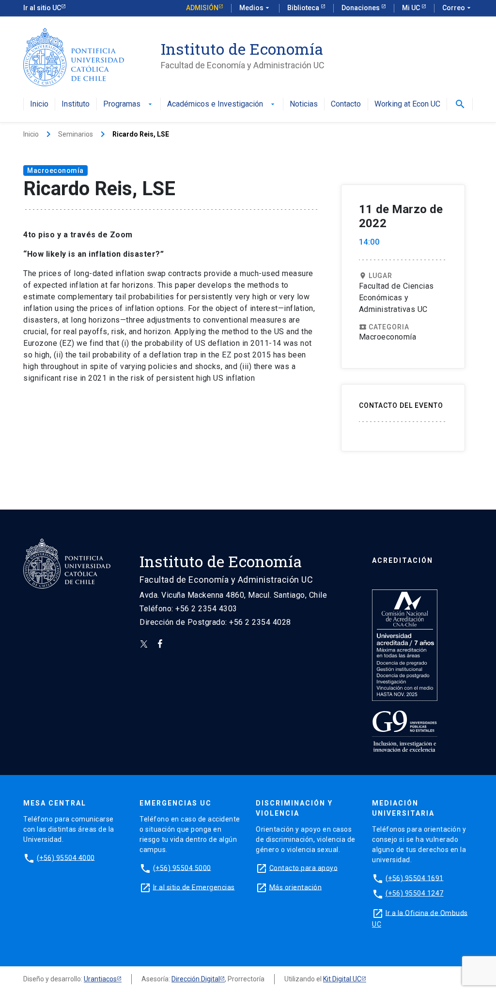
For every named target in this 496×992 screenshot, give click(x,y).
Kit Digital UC (342, 979)
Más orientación (295, 887)
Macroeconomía (55, 170)
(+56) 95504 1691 (415, 878)
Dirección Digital (195, 979)
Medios (255, 8)
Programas (128, 104)
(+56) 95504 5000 (182, 867)
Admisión (202, 8)
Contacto (346, 104)
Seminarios (75, 134)
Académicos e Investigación (222, 104)
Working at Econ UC (407, 104)
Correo (457, 8)
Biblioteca (304, 8)
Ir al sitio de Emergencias (194, 887)
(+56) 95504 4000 (66, 857)
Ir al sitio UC (42, 8)
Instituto (76, 104)
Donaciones (361, 8)
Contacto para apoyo (303, 867)
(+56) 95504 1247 (415, 893)
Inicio (39, 104)
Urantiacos (100, 979)
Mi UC (411, 8)
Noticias (304, 104)
